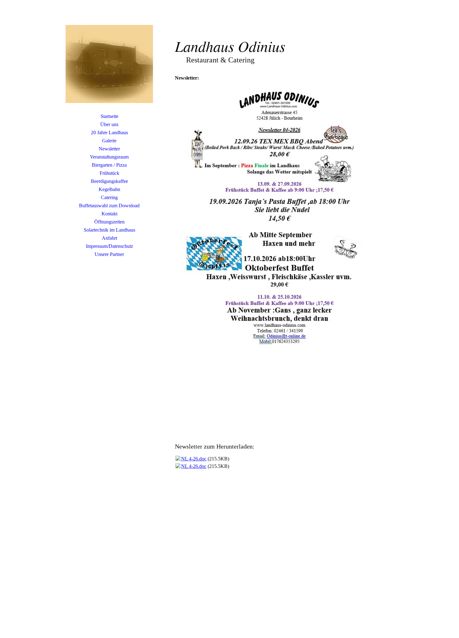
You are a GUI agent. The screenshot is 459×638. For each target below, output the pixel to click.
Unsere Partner (109, 254)
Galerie (109, 140)
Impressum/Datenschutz (109, 246)
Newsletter (109, 148)
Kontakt (109, 213)
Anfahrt (109, 238)
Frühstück (109, 173)
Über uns (109, 124)
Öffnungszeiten (109, 221)
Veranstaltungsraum (109, 157)
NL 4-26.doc (193, 458)
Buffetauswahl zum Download (109, 205)
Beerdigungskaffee (109, 181)
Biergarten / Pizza (109, 165)
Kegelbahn (109, 189)
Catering (109, 197)
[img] (109, 64)
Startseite (109, 116)
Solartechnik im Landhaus (109, 230)
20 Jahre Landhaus (109, 132)
